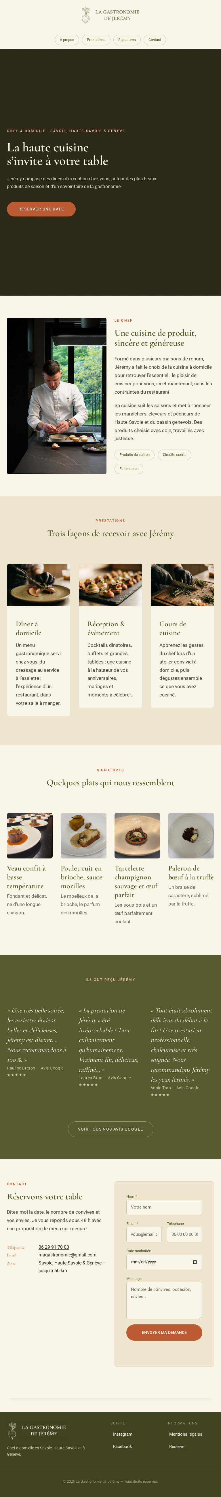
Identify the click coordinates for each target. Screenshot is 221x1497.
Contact (154, 40)
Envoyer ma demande (164, 1332)
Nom (131, 1196)
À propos (67, 40)
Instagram (122, 1434)
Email (132, 1223)
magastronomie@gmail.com (67, 1255)
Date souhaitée (138, 1251)
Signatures (127, 40)
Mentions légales (185, 1434)
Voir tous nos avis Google (110, 1129)
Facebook (122, 1446)
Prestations (96, 40)
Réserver (177, 1446)
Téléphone (175, 1223)
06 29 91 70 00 (54, 1247)
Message (134, 1279)
